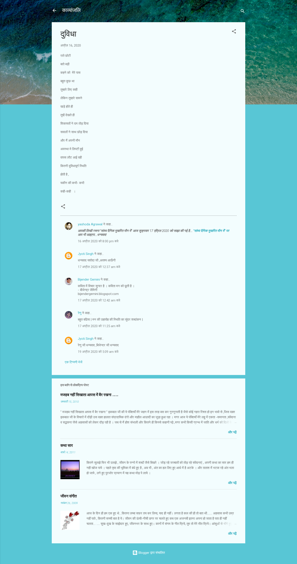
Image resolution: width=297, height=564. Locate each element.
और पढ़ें (232, 432)
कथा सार (66, 445)
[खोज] (242, 11)
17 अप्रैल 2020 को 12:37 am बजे (99, 267)
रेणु (79, 313)
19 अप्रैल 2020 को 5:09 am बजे (98, 352)
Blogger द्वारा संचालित (151, 553)
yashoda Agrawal (90, 224)
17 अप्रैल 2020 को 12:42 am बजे (99, 300)
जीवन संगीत (68, 496)
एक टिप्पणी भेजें (73, 362)
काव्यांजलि (71, 10)
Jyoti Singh (85, 254)
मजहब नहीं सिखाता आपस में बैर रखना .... (89, 395)
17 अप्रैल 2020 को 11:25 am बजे (99, 326)
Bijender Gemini (89, 279)
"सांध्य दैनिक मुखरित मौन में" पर (210, 231)
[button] (234, 32)
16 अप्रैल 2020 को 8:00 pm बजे (98, 241)
